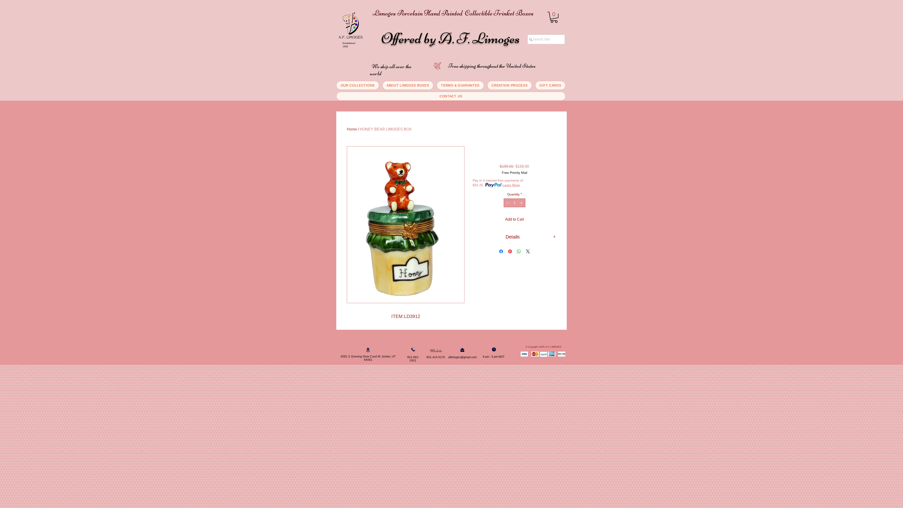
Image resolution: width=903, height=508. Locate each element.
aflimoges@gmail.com (462, 357)
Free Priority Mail (514, 173)
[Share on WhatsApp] (519, 251)
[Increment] (522, 203)
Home (352, 129)
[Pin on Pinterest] (510, 251)
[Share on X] (528, 251)
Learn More (511, 185)
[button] (554, 17)
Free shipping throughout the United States (491, 65)
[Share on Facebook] (501, 251)
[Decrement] (507, 203)
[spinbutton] (514, 203)
